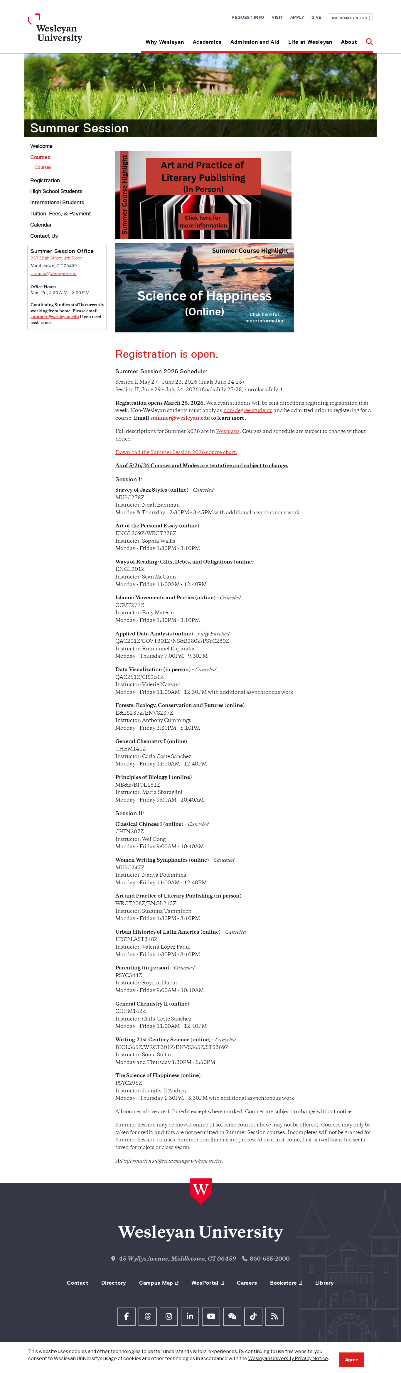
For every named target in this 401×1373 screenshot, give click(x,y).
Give (316, 17)
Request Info (248, 17)
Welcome (41, 146)
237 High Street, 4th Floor (56, 258)
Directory (113, 1283)
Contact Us (44, 236)
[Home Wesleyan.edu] (71, 33)
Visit (277, 17)
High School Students (56, 191)
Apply (297, 17)
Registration (45, 180)
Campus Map (156, 1283)
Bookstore (283, 1283)
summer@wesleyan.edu (54, 274)
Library (324, 1283)
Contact (77, 1283)
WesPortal (204, 1283)
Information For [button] (350, 17)
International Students (57, 202)
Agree (351, 1359)
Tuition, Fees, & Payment (60, 213)
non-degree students (247, 411)
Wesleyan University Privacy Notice (288, 1358)
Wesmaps (228, 431)
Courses (40, 157)
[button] (367, 40)
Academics (207, 42)
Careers (247, 1283)
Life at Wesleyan (310, 42)
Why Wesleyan (165, 42)
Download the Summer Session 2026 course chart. (176, 453)
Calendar (41, 225)
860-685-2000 (270, 1259)
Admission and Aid (254, 42)
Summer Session (79, 128)
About (349, 42)
